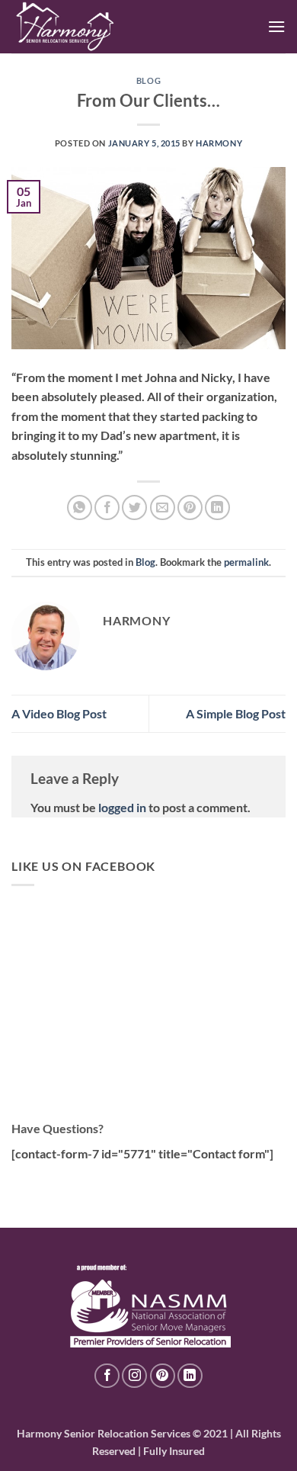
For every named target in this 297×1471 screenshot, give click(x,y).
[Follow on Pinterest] (162, 1376)
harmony (219, 143)
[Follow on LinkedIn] (190, 1376)
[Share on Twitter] (134, 507)
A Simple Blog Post (236, 713)
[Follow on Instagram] (134, 1376)
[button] (276, 26)
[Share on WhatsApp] (79, 507)
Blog (148, 80)
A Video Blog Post (59, 713)
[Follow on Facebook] (107, 1376)
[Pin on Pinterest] (190, 507)
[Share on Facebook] (107, 507)
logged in (122, 807)
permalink (246, 562)
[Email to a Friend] (162, 507)
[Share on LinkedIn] (217, 507)
